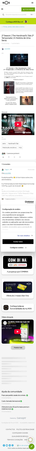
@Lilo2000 (7, 173)
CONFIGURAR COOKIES (20, 433)
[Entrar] (3, 15)
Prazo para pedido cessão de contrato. (14, 395)
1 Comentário (6, 403)
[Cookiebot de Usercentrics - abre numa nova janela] (25, 202)
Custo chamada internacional (11, 401)
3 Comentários (6, 398)
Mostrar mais (18, 347)
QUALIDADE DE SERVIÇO (20, 436)
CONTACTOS (10, 429)
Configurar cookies (17, 247)
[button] (2, 10)
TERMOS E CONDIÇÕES (15, 440)
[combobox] (18, 15)
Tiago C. (7, 169)
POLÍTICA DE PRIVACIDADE (25, 429)
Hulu (20, 147)
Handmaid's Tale (13, 143)
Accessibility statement (27, 422)
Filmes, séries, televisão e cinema (13, 27)
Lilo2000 (7, 49)
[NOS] (6, 3)
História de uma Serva (9, 147)
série (4, 143)
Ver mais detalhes (23, 235)
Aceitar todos (18, 242)
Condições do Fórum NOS (9, 422)
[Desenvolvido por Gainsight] (18, 418)
